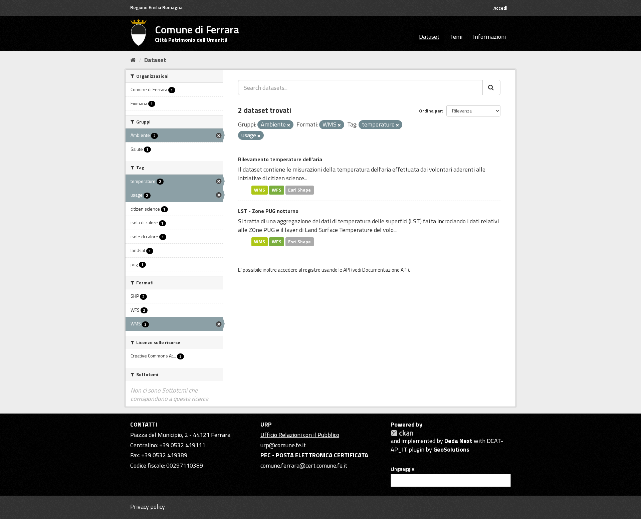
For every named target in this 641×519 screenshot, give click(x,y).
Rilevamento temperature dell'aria (280, 159)
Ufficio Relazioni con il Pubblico (299, 434)
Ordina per (430, 110)
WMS (259, 190)
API (346, 270)
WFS (276, 190)
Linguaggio (402, 469)
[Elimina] (288, 125)
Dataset (429, 36)
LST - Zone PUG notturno (268, 211)
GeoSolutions (451, 449)
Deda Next (458, 440)
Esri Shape (299, 190)
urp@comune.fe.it (283, 445)
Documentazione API (385, 270)
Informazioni (489, 36)
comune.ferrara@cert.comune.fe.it (303, 465)
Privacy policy (147, 506)
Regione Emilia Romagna (156, 7)
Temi (456, 36)
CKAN (402, 433)
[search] (491, 87)
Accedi (500, 7)
